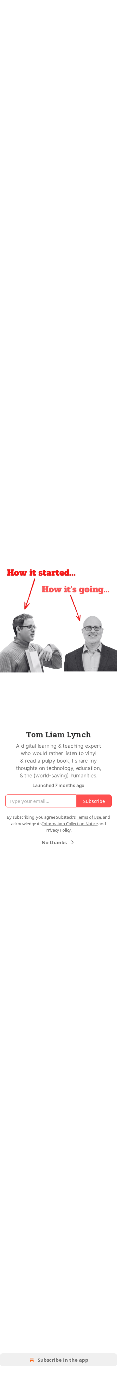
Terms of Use (89, 817)
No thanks (54, 842)
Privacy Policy (58, 830)
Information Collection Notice (70, 823)
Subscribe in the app (63, 1360)
